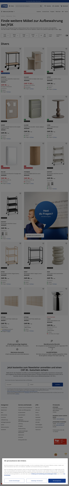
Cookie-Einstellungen (14, 480)
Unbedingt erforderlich (37, 480)
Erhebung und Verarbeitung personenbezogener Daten (44, 473)
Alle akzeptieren (57, 480)
